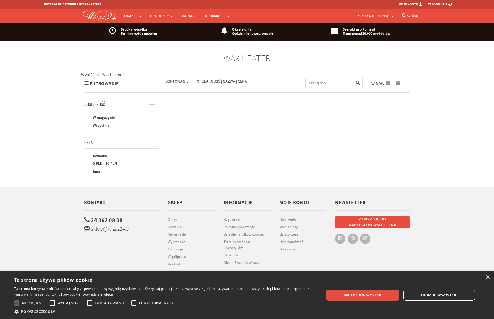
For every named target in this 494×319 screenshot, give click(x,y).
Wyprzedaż (176, 241)
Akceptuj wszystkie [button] (363, 294)
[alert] (247, 295)
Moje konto (287, 219)
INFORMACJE (215, 15)
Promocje (175, 249)
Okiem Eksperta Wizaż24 (242, 262)
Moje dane (287, 249)
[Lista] (397, 83)
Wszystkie (101, 125)
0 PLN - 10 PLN (104, 163)
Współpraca (177, 256)
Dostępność (94, 104)
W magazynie (103, 117)
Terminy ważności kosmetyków (237, 244)
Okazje (131, 15)
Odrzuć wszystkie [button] (439, 294)
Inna (96, 171)
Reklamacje (177, 234)
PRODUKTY (160, 15)
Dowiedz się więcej (98, 294)
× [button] (487, 277)
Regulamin (232, 219)
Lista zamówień (291, 241)
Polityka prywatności (240, 226)
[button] (164, 312)
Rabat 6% (231, 255)
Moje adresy (288, 226)
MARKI (186, 15)
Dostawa (174, 226)
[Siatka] (388, 83)
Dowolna (99, 155)
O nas (172, 219)
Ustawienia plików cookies (244, 234)
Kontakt (94, 202)
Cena (88, 142)
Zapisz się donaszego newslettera (372, 221)
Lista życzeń (288, 234)
